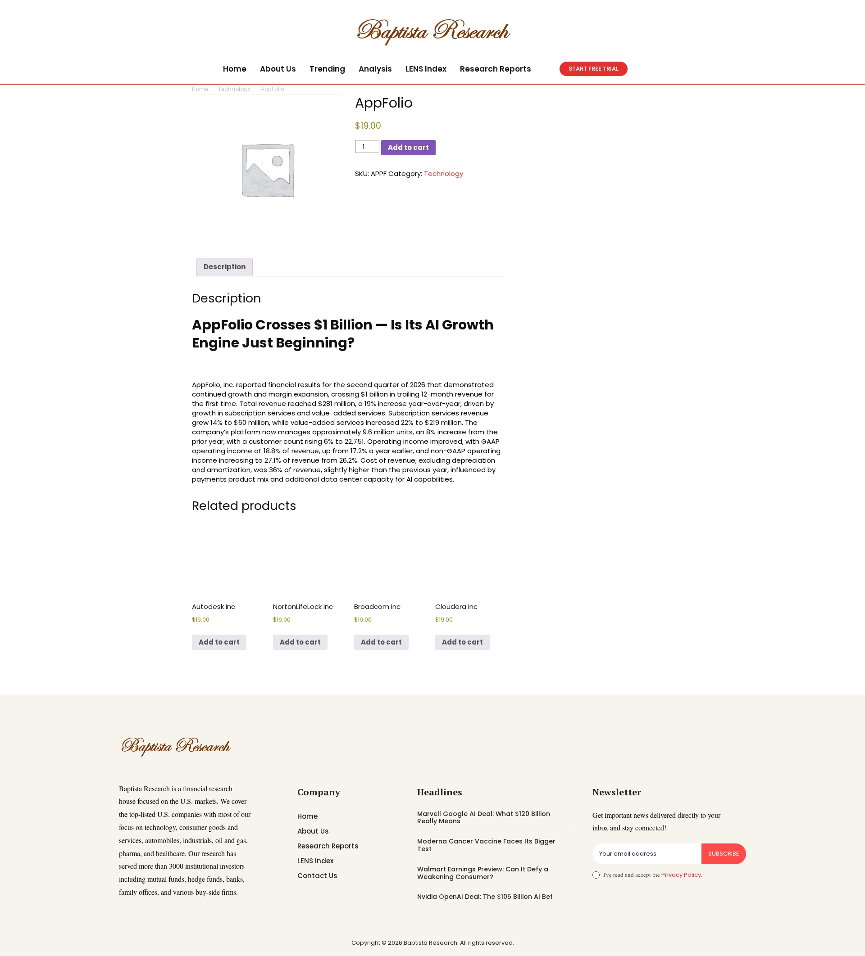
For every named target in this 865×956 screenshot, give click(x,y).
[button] (549, 69)
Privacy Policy (681, 874)
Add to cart (408, 147)
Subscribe (723, 853)
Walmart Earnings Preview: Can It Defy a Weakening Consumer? (482, 873)
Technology (234, 89)
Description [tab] (225, 266)
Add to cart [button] (219, 642)
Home (200, 89)
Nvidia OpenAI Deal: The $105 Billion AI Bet (485, 896)
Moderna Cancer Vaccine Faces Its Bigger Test (486, 845)
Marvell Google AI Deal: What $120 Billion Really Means (483, 817)
